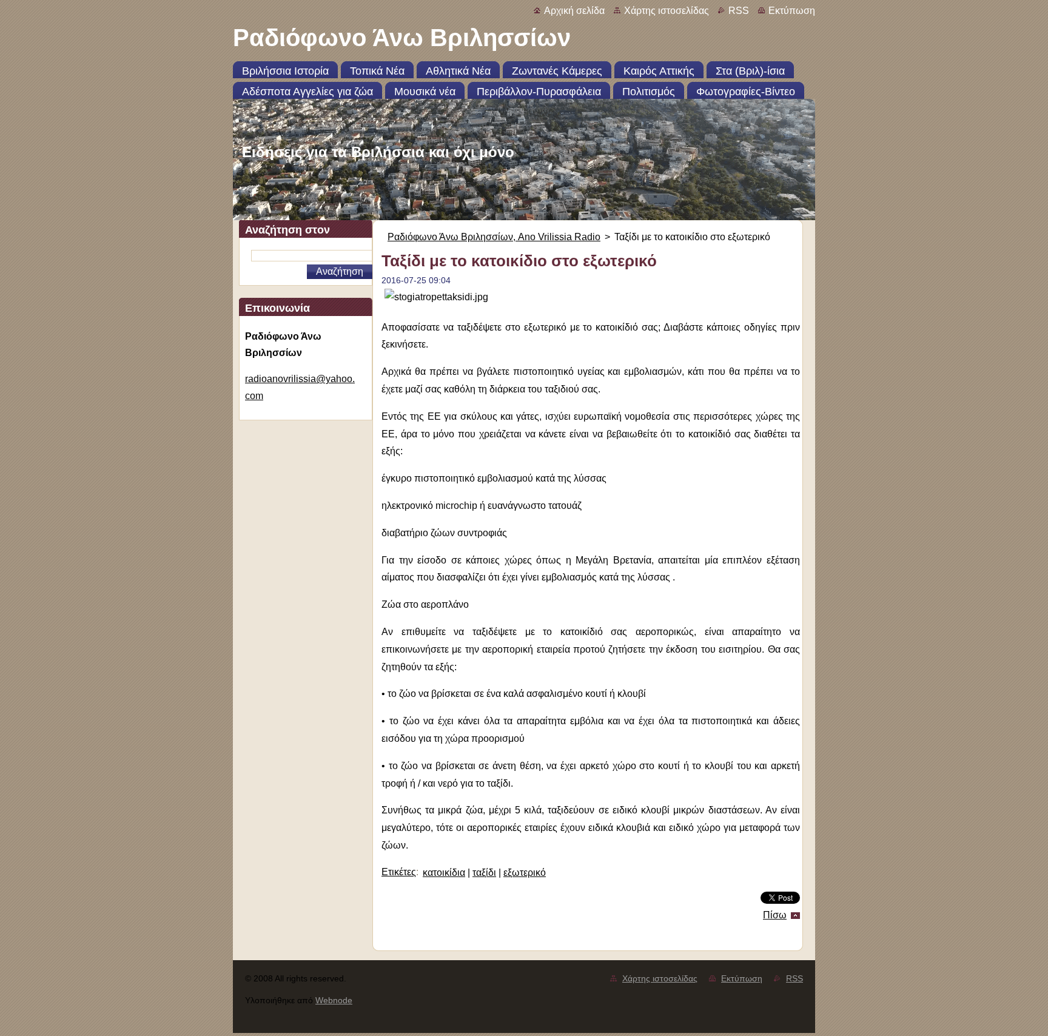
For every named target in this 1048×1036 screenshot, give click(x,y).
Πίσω (775, 915)
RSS (738, 10)
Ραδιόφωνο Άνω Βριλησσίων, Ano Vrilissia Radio (494, 237)
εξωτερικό (524, 872)
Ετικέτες (398, 872)
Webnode (333, 1000)
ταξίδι (484, 872)
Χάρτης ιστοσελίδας (666, 10)
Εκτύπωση (791, 10)
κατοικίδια (444, 872)
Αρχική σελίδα (574, 10)
